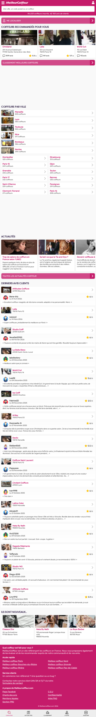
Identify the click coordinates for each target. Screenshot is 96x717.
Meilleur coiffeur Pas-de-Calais (62, 668)
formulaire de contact (12, 683)
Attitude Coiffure (20, 589)
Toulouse (19, 127)
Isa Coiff (16, 393)
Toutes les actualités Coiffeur (19, 276)
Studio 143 (17, 566)
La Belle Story (18, 350)
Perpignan (55, 184)
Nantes (18, 149)
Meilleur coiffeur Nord (58, 661)
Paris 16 (53, 191)
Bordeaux (19, 142)
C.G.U (50, 691)
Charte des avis (9, 695)
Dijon (52, 164)
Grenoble (6, 170)
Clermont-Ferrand (11, 191)
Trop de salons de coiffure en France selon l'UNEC (16, 258)
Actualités (28, 715)
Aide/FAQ (52, 698)
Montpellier (7, 157)
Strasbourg (55, 157)
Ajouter (86, 715)
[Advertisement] (48, 85)
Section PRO (8, 702)
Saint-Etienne (9, 184)
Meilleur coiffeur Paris (12, 661)
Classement (48, 715)
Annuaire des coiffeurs (17, 3)
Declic (15, 438)
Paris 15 (6, 164)
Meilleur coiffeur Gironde (59, 664)
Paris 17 (6, 177)
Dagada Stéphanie (21, 546)
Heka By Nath (18, 526)
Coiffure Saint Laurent (22, 460)
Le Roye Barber (77, 629)
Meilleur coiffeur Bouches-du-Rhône (19, 664)
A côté (67, 715)
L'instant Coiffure (20, 483)
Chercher (9, 715)
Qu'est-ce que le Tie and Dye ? (54, 257)
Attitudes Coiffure (20, 289)
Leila (42, 47)
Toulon (53, 170)
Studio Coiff (18, 329)
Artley (15, 415)
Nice (17, 134)
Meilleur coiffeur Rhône (13, 668)
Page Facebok (9, 691)
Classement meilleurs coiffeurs (20, 63)
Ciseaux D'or (8, 629)
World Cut (17, 370)
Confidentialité (55, 695)
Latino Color (18, 503)
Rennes (53, 177)
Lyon (17, 119)
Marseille (19, 112)
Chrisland (7, 47)
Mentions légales (10, 698)
